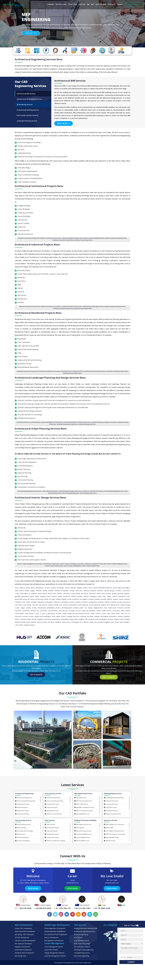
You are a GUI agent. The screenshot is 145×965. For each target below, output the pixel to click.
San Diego (71, 611)
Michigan (34, 602)
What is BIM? (109, 828)
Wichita (63, 616)
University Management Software (55, 956)
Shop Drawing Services (24, 824)
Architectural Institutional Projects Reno (39, 186)
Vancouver (18, 616)
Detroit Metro (52, 593)
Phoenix (58, 608)
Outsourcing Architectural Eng (26, 801)
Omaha (122, 605)
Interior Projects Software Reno (54, 566)
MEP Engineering (81, 798)
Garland (126, 593)
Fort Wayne (84, 593)
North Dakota (73, 605)
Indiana (114, 596)
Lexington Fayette (61, 599)
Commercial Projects (112, 804)
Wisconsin (76, 616)
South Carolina (125, 611)
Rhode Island (112, 608)
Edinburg (26, 625)
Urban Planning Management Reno (114, 491)
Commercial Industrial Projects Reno (72, 306)
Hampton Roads (45, 596)
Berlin (97, 619)
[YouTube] (84, 914)
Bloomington (126, 588)
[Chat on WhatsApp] (95, 914)
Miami (28, 602)
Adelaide (97, 616)
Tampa (64, 613)
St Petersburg (50, 613)
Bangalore (40, 619)
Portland (76, 608)
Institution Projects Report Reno (83, 240)
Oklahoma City (114, 605)
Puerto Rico (83, 608)
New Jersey (126, 602)
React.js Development (51, 937)
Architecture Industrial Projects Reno (63, 308)
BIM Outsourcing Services (84, 831)
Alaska (28, 588)
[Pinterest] (72, 914)
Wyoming (83, 616)
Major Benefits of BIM (112, 837)
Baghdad (107, 622)
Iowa (128, 596)
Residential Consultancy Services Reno (50, 371)
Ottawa (34, 608)
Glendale (17, 596)
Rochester (18, 611)
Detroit (45, 593)
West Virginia (56, 616)
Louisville (103, 599)
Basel (112, 622)
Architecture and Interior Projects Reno (96, 564)
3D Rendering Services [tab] (25, 104)
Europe (32, 625)
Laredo (46, 599)
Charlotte (57, 591)
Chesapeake (65, 591)
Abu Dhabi (90, 616)
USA (126, 613)
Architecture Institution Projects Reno (63, 240)
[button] (11, 23)
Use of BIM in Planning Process (115, 831)
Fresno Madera (106, 593)
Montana (85, 602)
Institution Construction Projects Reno (29, 238)
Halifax (37, 596)
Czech (17, 625)
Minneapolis (49, 602)
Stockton (58, 613)
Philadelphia (50, 608)
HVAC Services (51, 824)
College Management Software (54, 953)
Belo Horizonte (89, 619)
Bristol (39, 622)
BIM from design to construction (115, 834)
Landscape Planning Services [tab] (27, 121)
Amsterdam (113, 616)
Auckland (100, 622)
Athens (17, 619)
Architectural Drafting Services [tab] (28, 110)
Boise (16, 591)
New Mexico (19, 605)
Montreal (101, 602)
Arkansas (73, 588)
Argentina (127, 616)
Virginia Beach (39, 616)
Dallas (26, 593)
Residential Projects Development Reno (95, 371)
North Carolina (63, 605)
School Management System (53, 947)
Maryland (127, 599)
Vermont (25, 616)
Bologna (127, 619)
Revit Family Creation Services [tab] (27, 115)
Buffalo (27, 591)
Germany (120, 593)
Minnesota (57, 602)
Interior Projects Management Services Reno (30, 564)
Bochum (110, 619)
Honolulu (79, 596)
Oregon (22, 608)
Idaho (99, 596)
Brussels (44, 622)
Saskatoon (92, 611)
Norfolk (55, 605)
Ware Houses (21, 834)
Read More (62, 123)
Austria (29, 619)
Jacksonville (18, 599)
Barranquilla (64, 619)
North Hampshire (83, 605)
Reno (105, 608)
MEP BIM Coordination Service (85, 807)
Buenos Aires (66, 622)
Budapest (58, 622)
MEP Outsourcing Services (84, 801)
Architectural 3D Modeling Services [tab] (29, 99)
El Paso (73, 593)
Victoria (31, 616)
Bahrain (34, 619)
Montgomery (92, 602)
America (47, 588)
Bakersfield (101, 588)
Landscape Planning (23, 814)
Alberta (86, 622)
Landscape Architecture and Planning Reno (28, 422)
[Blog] (78, 914)
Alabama (22, 588)
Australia (23, 619)
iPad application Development (54, 940)
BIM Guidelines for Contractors (115, 824)
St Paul (42, 613)
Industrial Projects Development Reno (115, 306)
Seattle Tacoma (106, 611)
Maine (121, 599)
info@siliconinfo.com (112, 883)
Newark (50, 605)
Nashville (107, 602)
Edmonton (66, 593)
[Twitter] (55, 914)
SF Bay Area (116, 611)
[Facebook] (49, 914)
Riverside (127, 608)
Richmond (120, 608)
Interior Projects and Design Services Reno (72, 564)
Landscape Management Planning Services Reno (77, 422)
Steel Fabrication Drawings (25, 831)
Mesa (23, 602)
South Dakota (19, 613)
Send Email (112, 888)
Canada (44, 591)
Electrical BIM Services (82, 841)
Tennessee (82, 613)
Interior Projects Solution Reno (91, 566)
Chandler (50, 591)
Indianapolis (122, 596)
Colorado (99, 591)
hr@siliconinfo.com (72, 883)
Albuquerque (40, 588)
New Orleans (27, 605)
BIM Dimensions (110, 841)
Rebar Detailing (21, 828)
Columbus (118, 591)
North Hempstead (94, 605)
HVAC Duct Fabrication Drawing (56, 841)
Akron (17, 588)
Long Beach (75, 599)
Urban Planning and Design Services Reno (70, 491)
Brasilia (23, 622)
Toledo (92, 613)
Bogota (116, 619)
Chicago (72, 591)
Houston (86, 596)
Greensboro (25, 596)
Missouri (71, 602)
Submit (131, 962)
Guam (32, 596)
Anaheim (53, 588)
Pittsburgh (65, 608)
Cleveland (93, 591)
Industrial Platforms (23, 837)
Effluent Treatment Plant (54, 814)
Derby (21, 625)
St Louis (36, 613)
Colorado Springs (108, 591)
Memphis (18, 602)
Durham (59, 593)
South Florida (29, 613)
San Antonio (43, 611)
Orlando (28, 608)
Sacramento (26, 611)
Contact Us (31, 36)
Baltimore (109, 588)
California (39, 591)
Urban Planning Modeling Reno (70, 493)
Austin (95, 588)
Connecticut (126, 591)
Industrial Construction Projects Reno (29, 306)
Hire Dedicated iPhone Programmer (55, 934)
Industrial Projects (22, 807)
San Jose (78, 611)
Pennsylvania (42, 608)
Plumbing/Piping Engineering (114, 798)
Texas (87, 613)
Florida (78, 593)
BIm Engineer (80, 828)
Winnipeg (69, 616)
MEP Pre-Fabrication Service (84, 811)
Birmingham (103, 619)
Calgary (32, 591)
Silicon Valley (83, 963)
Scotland (91, 599)
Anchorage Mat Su (77, 622)
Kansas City (33, 599)
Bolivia (122, 619)
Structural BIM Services (83, 837)
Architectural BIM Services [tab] (26, 94)
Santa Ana (85, 611)
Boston (21, 591)
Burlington (126, 622)
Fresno (98, 593)
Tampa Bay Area (73, 613)
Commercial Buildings (23, 841)
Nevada (119, 602)
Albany (33, 588)
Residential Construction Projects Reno (28, 371)
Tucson (104, 613)
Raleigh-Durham (98, 608)
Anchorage (60, 588)
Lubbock (109, 599)
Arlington (79, 588)
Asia (95, 622)
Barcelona (48, 619)
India (104, 596)
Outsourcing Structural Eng (55, 801)
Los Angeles (83, 599)
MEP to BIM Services (82, 804)
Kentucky (41, 599)
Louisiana (97, 599)
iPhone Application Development (54, 928)
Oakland (103, 605)
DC (29, 593)
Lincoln (69, 599)
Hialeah (73, 596)
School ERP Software (51, 950)
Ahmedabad (104, 616)
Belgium (81, 619)
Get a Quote (36, 674)
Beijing (71, 619)
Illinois (109, 596)
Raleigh (90, 608)
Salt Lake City (35, 611)
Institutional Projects (23, 804)
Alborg (91, 622)
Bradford (18, 622)
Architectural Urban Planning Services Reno (41, 428)
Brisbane (33, 622)
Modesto (78, 602)
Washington (47, 616)
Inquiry (120, 4)
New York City (43, 605)
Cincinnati (86, 591)
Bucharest (51, 622)
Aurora (90, 588)
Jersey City (26, 599)
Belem (76, 619)
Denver (40, 593)
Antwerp (120, 616)
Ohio (108, 605)
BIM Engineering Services (83, 824)
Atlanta (85, 588)
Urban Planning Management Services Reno (29, 491)
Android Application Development (55, 931)
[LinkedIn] (66, 914)
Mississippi (64, 602)
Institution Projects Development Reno (116, 238)
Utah (122, 613)
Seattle (98, 611)
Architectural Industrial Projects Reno (37, 244)
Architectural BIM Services (84, 834)
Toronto (98, 613)
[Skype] (89, 914)
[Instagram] (61, 914)
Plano (70, 608)
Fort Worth (92, 593)
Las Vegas (52, 599)
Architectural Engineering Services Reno (39, 59)
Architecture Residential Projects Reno (117, 371)
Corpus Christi (19, 593)
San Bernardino (53, 611)
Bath (121, 622)
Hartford (54, 596)
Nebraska (113, 602)
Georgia (114, 593)
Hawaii (60, 596)
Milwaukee (40, 602)
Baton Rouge (117, 588)
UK (129, 613)
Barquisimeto (56, 619)
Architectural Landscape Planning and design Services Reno (50, 377)
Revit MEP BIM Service (82, 814)
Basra (117, 622)
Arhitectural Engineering (24, 798)
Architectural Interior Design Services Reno (40, 497)
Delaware (34, 593)
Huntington (93, 596)
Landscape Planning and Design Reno (67, 424)
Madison (115, 599)
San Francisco (63, 611)
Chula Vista (78, 591)
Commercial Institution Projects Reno (72, 238)
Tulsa (108, 613)
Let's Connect (133, 4)
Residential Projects (23, 811)
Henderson (66, 596)
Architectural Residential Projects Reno (38, 312)
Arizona (67, 588)
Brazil (28, 622)
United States (115, 613)
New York (35, 605)
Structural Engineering (53, 798)
